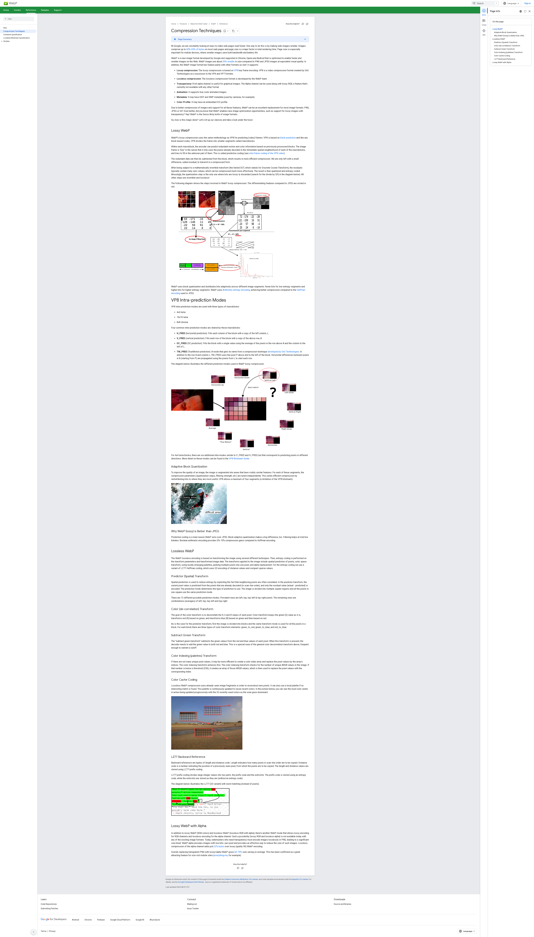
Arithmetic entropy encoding (236, 290)
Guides (17, 10)
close (529, 11)
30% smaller (229, 61)
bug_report (520, 11)
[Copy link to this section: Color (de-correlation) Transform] (216, 609)
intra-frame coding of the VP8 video (266, 153)
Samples (45, 10)
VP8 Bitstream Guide (239, 458)
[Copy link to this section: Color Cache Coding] (200, 680)
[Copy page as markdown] (233, 31)
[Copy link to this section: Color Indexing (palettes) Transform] (219, 656)
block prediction (288, 137)
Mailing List (192, 904)
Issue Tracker (193, 908)
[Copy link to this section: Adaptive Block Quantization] (210, 467)
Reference (31, 10)
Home (6, 10)
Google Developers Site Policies (191, 882)
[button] (18, 41)
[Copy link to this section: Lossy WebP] (192, 130)
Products (183, 24)
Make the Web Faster (199, 24)
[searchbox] (18, 19)
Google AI (140, 920)
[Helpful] (303, 24)
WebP (13, 3)
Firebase (101, 920)
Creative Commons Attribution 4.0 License (241, 879)
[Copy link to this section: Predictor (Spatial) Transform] (211, 576)
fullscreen (525, 11)
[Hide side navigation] (33, 932)
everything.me (221, 855)
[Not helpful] (307, 24)
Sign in (527, 3)
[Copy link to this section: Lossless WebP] (197, 551)
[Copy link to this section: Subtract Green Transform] (208, 635)
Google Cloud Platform (120, 920)
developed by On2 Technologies (283, 351)
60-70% (238, 852)
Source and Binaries (342, 904)
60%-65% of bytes (195, 49)
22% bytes (219, 846)
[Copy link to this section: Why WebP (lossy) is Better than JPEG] (222, 531)
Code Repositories (49, 904)
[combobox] (485, 3)
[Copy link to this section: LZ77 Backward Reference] (208, 757)
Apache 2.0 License (300, 879)
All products (155, 920)
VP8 (236, 70)
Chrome (88, 920)
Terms (43, 931)
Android (75, 920)
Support (58, 10)
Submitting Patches (49, 908)
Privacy (52, 931)
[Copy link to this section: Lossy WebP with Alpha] (209, 826)
